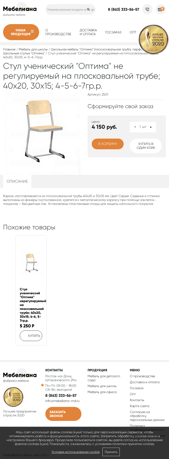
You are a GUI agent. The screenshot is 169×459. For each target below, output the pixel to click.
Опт (133, 32)
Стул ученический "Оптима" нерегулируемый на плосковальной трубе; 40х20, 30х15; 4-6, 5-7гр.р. (31, 304)
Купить (34, 336)
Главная (9, 49)
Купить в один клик (146, 146)
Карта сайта (139, 406)
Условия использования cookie (76, 452)
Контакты (137, 400)
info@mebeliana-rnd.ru (62, 401)
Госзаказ (113, 32)
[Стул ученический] (31, 263)
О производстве (58, 32)
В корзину (107, 144)
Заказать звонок (57, 414)
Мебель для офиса (102, 392)
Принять (111, 452)
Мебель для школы (33, 49)
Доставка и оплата (88, 32)
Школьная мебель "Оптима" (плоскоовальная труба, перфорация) (102, 49)
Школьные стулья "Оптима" (24, 53)
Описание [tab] (17, 181)
